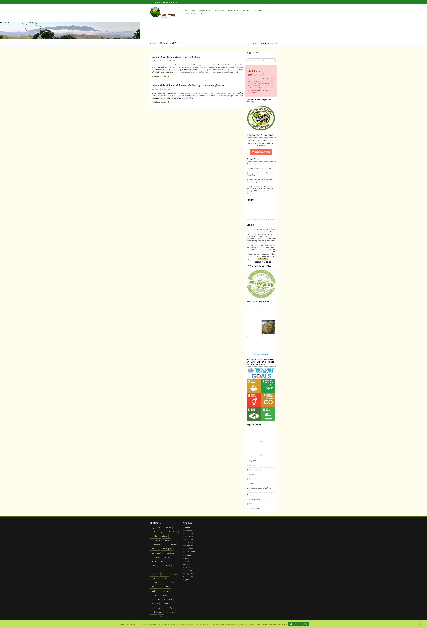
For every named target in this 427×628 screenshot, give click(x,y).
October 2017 (188, 549)
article (154, 536)
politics (154, 591)
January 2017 (188, 574)
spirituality (168, 608)
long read (173, 574)
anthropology (157, 532)
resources (156, 599)
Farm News (253, 479)
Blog (201, 14)
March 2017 (187, 567)
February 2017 (188, 571)
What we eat (233, 11)
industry (155, 574)
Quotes (252, 483)
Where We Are (204, 11)
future (167, 566)
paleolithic (156, 582)
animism (167, 528)
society (165, 604)
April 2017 (186, 564)
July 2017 (186, 558)
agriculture (156, 528)
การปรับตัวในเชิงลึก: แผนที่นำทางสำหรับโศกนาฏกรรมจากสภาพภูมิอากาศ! (188, 85)
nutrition (164, 578)
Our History (258, 11)
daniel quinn (167, 549)
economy (170, 553)
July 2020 (186, 527)
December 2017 (188, 546)
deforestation (157, 553)
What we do (219, 11)
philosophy (156, 587)
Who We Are (190, 11)
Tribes (251, 495)
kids (163, 574)
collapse (155, 549)
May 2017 (186, 561)
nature (154, 578)
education (156, 557)
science (155, 604)
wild (161, 616)
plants (167, 587)
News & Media (190, 14)
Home (254, 43)
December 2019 (188, 533)
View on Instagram (261, 354)
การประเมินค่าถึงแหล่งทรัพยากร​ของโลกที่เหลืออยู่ (176, 57)
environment (168, 557)
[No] (419, 624)
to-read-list (169, 612)
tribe (153, 616)
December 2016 (188, 577)
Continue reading (159, 76)
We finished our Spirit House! (260, 168)
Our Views (246, 11)
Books (251, 474)
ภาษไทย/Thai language (258, 508)
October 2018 (188, 543)
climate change (170, 544)
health (154, 570)
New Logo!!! (253, 164)
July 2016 (186, 580)
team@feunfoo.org (171, 2)
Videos (251, 504)
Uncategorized (254, 499)
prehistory (166, 591)
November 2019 (188, 536)
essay (154, 561)
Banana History (255, 470)
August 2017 (187, 555)
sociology (156, 608)
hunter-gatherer (167, 570)
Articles (252, 465)
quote (165, 595)
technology (156, 612)
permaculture (169, 582)
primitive (155, 595)
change (167, 540)
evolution (164, 561)
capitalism (156, 540)
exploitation (156, 566)
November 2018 (188, 539)
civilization (156, 544)
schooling (168, 599)
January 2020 (188, 530)
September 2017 (189, 552)
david (156, 61)
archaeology (172, 532)
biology (164, 536)
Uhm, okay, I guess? (298, 624)
